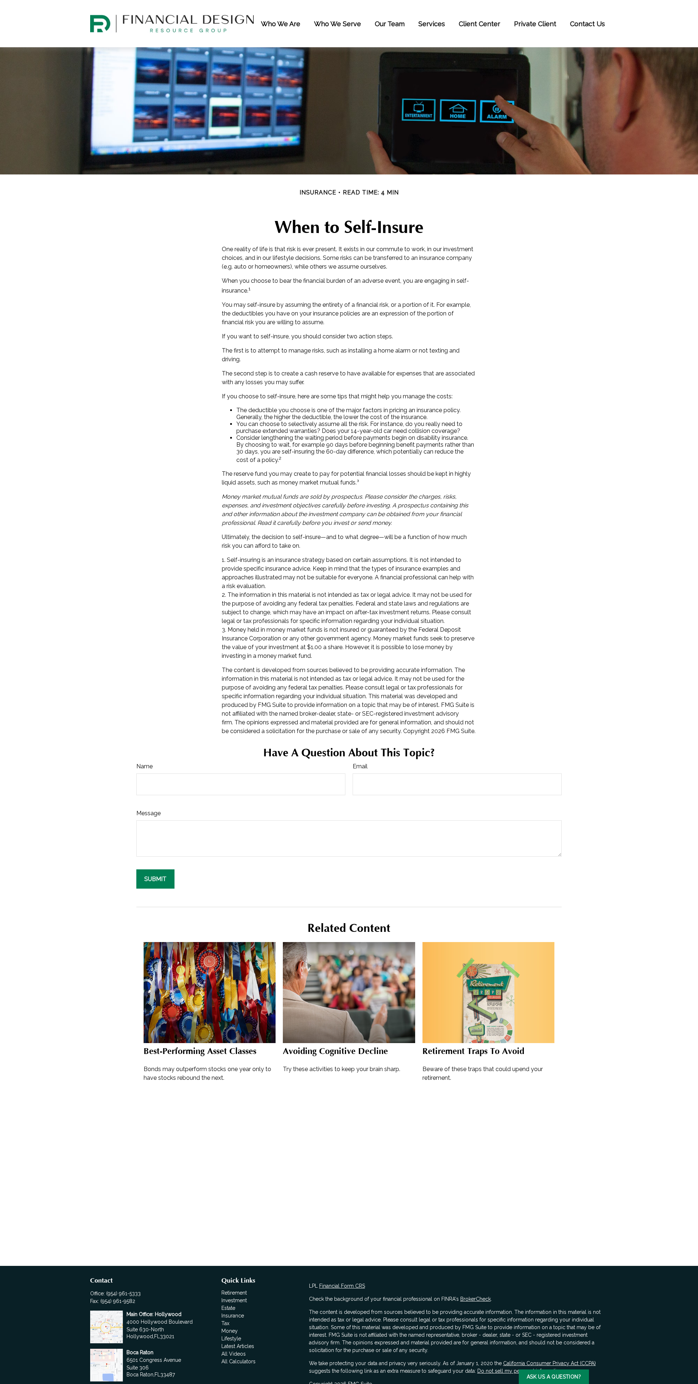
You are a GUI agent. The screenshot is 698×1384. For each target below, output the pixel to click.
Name (144, 766)
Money (229, 1331)
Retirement (234, 1293)
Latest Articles (237, 1346)
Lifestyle (231, 1338)
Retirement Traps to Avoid (473, 1051)
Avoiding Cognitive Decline (335, 1051)
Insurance (232, 1316)
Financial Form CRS (342, 1286)
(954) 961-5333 (123, 1293)
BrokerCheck (475, 1299)
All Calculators (238, 1361)
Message (148, 813)
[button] (280, 24)
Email (360, 766)
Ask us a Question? (554, 1377)
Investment (234, 1300)
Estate (228, 1308)
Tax (225, 1323)
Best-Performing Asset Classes (200, 1051)
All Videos (233, 1354)
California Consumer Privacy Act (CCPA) (549, 1363)
